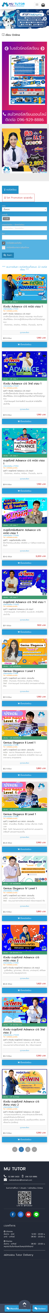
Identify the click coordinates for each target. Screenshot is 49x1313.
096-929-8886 (30, 119)
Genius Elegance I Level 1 (19, 671)
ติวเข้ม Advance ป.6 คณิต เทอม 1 (23, 306)
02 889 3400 (13, 1176)
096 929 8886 (31, 1176)
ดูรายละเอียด (24, 332)
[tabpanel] (24, 19)
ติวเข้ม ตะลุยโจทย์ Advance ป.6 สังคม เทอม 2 (21, 1103)
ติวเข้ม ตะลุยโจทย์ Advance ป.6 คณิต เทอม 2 (21, 959)
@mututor (28, 1205)
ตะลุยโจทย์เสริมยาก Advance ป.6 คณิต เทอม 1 (22, 531)
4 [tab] (28, 24)
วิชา (3, 234)
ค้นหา (9, 255)
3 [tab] (24, 24)
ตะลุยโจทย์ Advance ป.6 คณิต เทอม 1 (24, 462)
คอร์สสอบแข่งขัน (14, 243)
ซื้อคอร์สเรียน (25, 344)
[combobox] (24, 209)
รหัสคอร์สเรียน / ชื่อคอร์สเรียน (13, 225)
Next (44, 18)
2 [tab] (20, 24)
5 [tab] (32, 24)
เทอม (4, 206)
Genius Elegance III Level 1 (19, 814)
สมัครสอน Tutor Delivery (18, 1255)
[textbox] (11, 218)
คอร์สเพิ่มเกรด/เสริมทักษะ (18, 247)
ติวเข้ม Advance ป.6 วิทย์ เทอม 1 (22, 383)
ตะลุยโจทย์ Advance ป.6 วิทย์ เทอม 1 (24, 602)
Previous (4, 18)
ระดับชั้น (5, 215)
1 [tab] (16, 24)
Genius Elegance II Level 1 (19, 742)
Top (24, 1306)
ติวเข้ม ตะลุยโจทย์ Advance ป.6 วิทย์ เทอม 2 (24, 1031)
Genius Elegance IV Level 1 (20, 888)
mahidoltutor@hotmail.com (20, 1180)
